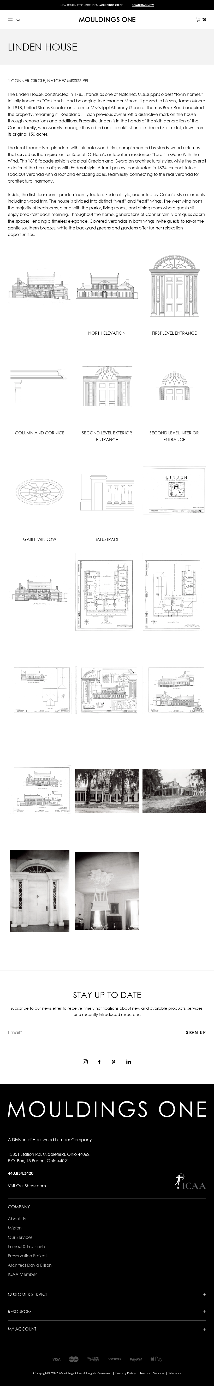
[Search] (18, 19)
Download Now (143, 5)
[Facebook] (99, 1061)
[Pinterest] (113, 1061)
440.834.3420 (20, 1173)
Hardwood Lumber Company (62, 1139)
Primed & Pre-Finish (26, 1246)
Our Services (20, 1237)
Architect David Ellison (30, 1265)
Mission (15, 1228)
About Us (17, 1218)
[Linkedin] (128, 1061)
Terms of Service (152, 1373)
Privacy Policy (125, 1373)
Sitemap (175, 1373)
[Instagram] (85, 1061)
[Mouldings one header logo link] (107, 19)
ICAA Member (22, 1274)
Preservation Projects (28, 1255)
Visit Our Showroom (27, 1185)
